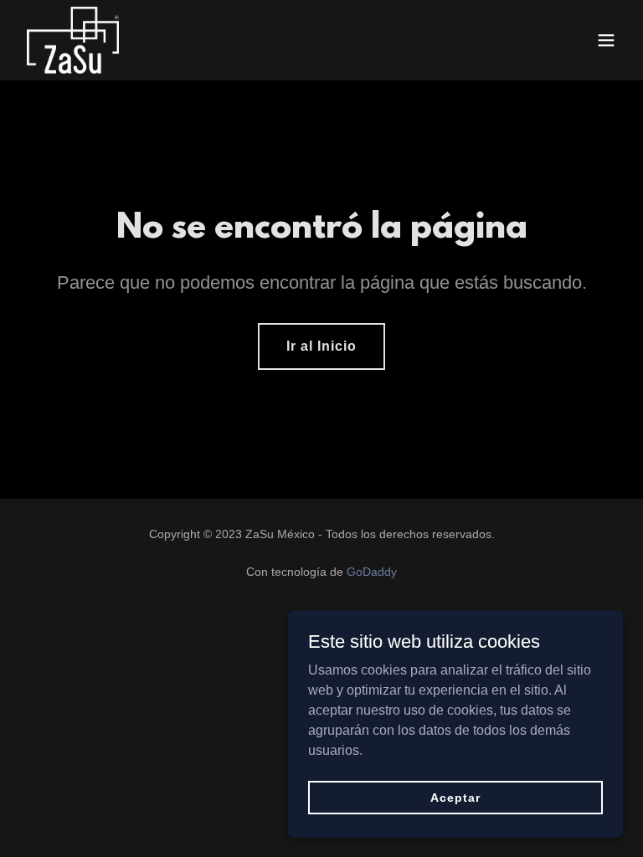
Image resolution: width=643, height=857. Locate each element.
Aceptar (455, 796)
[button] (606, 40)
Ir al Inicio (321, 346)
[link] (73, 40)
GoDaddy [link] (372, 571)
